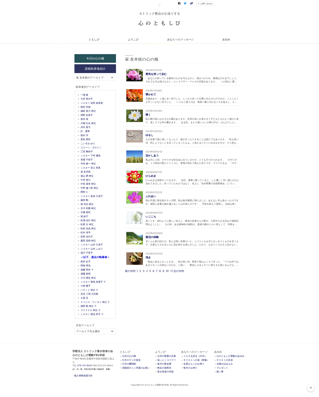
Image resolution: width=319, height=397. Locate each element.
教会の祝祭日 (164, 367)
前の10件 (130, 271)
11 (171, 271)
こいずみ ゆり (88, 143)
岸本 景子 (86, 127)
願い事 (219, 371)
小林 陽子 (86, 285)
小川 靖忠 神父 (88, 277)
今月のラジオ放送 (131, 360)
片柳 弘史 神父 (88, 123)
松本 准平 (86, 232)
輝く (148, 114)
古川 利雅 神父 (88, 208)
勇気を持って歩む (156, 74)
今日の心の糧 (95, 58)
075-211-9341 (84, 365)
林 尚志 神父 (87, 204)
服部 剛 (84, 200)
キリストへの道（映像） (196, 360)
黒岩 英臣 (86, 139)
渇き (148, 257)
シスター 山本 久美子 (92, 244)
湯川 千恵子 (87, 252)
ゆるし (150, 135)
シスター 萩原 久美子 (92, 196)
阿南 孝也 (86, 265)
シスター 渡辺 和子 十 (92, 314)
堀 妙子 (84, 216)
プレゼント (222, 367)
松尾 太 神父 (87, 224)
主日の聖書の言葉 (166, 356)
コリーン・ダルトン (91, 147)
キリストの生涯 (224, 360)
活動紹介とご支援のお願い (136, 367)
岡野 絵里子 (87, 115)
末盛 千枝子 (87, 159)
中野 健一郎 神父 (89, 188)
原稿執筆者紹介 (95, 68)
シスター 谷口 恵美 (91, 167)
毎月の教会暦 (164, 363)
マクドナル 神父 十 (91, 310)
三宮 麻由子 (87, 151)
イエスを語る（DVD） (195, 356)
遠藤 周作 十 (87, 269)
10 (167, 271)
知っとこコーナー (166, 360)
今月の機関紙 (129, 363)
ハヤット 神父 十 (89, 290)
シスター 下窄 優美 (91, 155)
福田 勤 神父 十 (89, 306)
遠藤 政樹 (86, 273)
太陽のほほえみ (224, 363)
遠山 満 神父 (87, 176)
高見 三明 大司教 (89, 294)
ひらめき (151, 175)
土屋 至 (84, 298)
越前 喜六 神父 (88, 111)
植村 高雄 (86, 107)
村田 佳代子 (87, 236)
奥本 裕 (84, 119)
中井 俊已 (86, 179)
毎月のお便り (190, 367)
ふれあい (151, 196)
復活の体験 (152, 237)
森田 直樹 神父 (88, 240)
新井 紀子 (86, 261)
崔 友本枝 (86, 171)
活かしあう (152, 155)
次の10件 (178, 271)
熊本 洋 (84, 135)
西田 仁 (84, 192)
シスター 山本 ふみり (92, 248)
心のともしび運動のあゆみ (230, 356)
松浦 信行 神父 (88, 220)
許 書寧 (85, 131)
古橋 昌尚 (86, 212)
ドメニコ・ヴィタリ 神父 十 (95, 302)
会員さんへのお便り (193, 363)
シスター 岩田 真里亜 (92, 103)
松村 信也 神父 (88, 228)
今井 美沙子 (87, 98)
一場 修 (84, 94)
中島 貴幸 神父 (88, 183)
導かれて (151, 94)
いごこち (151, 216)
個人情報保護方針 (83, 375)
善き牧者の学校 (165, 371)
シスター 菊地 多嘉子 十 (93, 281)
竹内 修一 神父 (88, 163)
